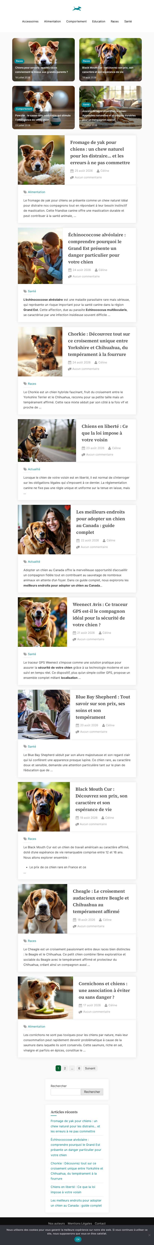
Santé (128, 21)
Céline (104, 170)
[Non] (149, 1235)
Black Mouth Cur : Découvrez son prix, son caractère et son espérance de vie (107, 69)
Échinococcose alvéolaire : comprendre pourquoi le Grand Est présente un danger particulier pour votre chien (97, 248)
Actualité (34, 469)
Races (115, 21)
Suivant (90, 1068)
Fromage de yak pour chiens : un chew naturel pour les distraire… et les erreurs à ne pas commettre (75, 1126)
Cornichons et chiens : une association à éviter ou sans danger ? (104, 990)
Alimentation (52, 21)
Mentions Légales (80, 1223)
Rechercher (59, 1086)
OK (78, 1239)
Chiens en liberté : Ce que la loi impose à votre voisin (105, 433)
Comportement (76, 21)
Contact (100, 1223)
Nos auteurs (56, 1223)
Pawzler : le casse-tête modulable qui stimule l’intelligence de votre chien (43, 117)
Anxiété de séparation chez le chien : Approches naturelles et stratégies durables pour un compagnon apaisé (109, 115)
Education (98, 21)
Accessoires (30, 21)
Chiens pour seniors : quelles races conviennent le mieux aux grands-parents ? (41, 69)
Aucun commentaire (88, 177)
